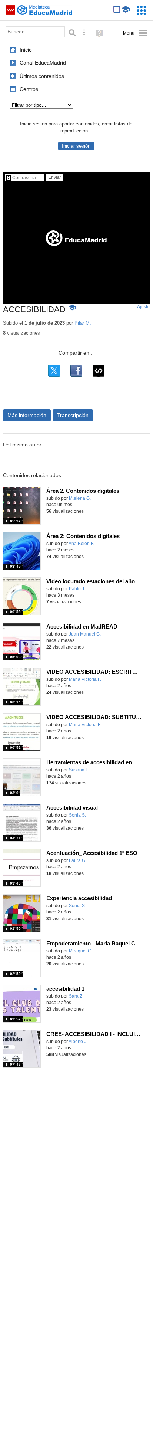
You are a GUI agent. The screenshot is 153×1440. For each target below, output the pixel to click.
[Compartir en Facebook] (76, 371)
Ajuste (143, 306)
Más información (26, 415)
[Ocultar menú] (135, 33)
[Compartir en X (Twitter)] (54, 371)
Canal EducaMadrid (43, 63)
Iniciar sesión (76, 146)
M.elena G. (80, 498)
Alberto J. (78, 1041)
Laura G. (77, 860)
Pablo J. (77, 589)
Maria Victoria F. (85, 679)
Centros (29, 89)
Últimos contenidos (42, 76)
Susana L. (79, 770)
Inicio (26, 50)
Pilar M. (82, 323)
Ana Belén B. (82, 543)
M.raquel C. (80, 951)
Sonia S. (77, 815)
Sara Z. (76, 996)
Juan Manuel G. (85, 634)
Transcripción (73, 415)
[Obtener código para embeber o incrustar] (98, 371)
